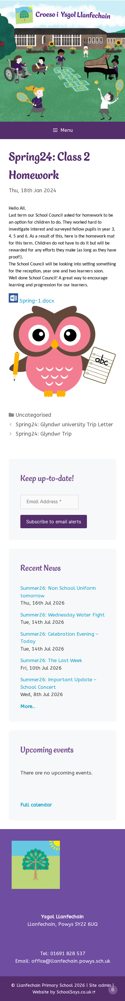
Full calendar (36, 805)
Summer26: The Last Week (51, 660)
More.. (27, 706)
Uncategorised (33, 415)
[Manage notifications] (112, 989)
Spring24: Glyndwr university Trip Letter (64, 424)
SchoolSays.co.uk (74, 992)
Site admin (100, 985)
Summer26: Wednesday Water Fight (62, 615)
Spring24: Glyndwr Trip (44, 434)
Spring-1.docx (36, 301)
